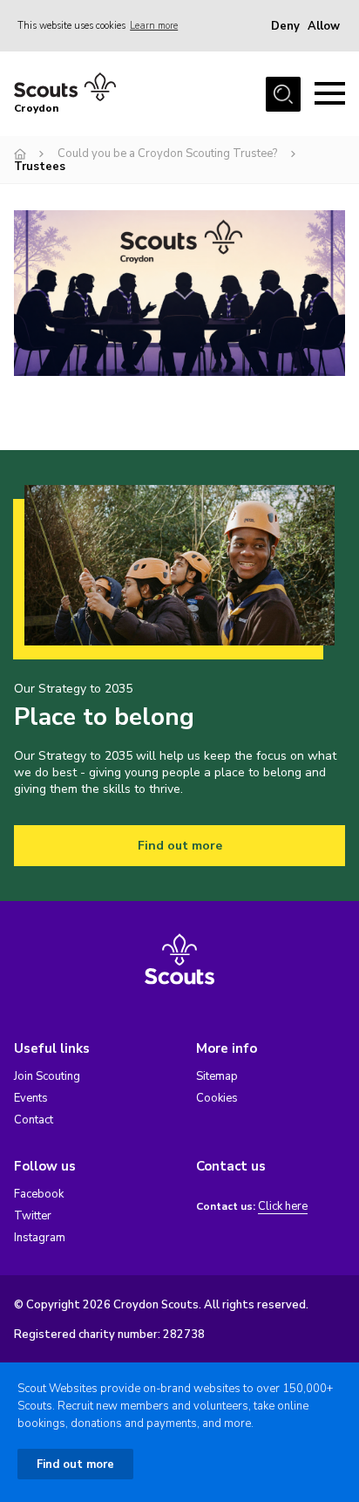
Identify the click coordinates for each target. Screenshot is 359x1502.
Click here (283, 1206)
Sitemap (217, 1076)
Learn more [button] (154, 25)
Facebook (39, 1194)
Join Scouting (47, 1076)
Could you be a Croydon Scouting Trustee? (167, 153)
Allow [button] (324, 26)
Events (31, 1098)
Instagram (39, 1238)
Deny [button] (285, 26)
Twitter (32, 1216)
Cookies (217, 1098)
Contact (33, 1120)
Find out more (180, 845)
